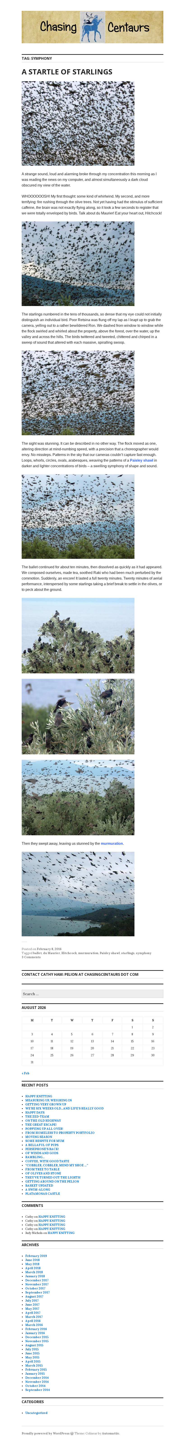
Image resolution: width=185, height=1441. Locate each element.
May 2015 (32, 1357)
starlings (127, 953)
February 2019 (36, 1256)
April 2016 (33, 1321)
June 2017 (32, 1305)
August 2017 (34, 1296)
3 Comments (31, 957)
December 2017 (37, 1280)
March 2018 (34, 1272)
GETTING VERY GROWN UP (45, 1104)
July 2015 (32, 1349)
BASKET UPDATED (39, 1186)
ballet (37, 953)
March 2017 (34, 1317)
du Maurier (51, 953)
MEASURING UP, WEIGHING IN (48, 1100)
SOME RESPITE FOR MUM (44, 1141)
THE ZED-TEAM (37, 1117)
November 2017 (37, 1284)
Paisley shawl (141, 460)
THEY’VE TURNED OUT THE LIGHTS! (53, 1177)
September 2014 (37, 1390)
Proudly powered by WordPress (45, 1433)
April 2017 (32, 1313)
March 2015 (34, 1365)
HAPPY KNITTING (38, 1096)
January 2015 (35, 1374)
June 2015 (32, 1353)
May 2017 (32, 1309)
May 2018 (32, 1264)
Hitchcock (69, 953)
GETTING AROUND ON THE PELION (52, 1181)
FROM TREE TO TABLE (42, 1169)
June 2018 (32, 1260)
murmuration (112, 843)
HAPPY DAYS (34, 1112)
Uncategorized (36, 1413)
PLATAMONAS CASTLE (42, 1194)
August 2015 (34, 1345)
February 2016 (36, 1329)
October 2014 (35, 1386)
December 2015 (37, 1337)
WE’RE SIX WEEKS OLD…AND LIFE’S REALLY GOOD (64, 1108)
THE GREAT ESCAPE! (41, 1125)
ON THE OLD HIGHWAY (43, 1121)
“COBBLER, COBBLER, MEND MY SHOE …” (56, 1165)
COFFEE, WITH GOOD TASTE (47, 1161)
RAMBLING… (35, 1157)
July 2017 (32, 1301)
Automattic (110, 1433)
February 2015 (36, 1370)
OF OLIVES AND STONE (43, 1173)
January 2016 (35, 1333)
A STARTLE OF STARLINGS (67, 71)
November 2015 (37, 1341)
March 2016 (34, 1325)
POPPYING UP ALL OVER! (44, 1129)
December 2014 (37, 1378)
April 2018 (33, 1268)
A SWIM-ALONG (37, 1190)
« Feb (25, 1073)
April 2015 (32, 1361)
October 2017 (35, 1288)
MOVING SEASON (38, 1137)
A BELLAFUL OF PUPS (41, 1145)
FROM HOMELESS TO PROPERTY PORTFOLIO (60, 1133)
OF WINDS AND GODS (41, 1153)
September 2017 (37, 1292)
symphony (143, 953)
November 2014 (37, 1382)
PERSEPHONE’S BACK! (42, 1149)
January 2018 (35, 1276)
